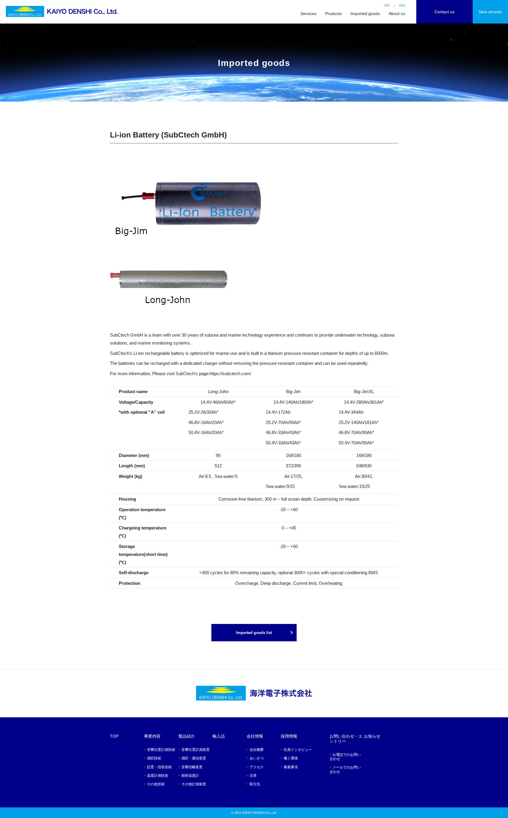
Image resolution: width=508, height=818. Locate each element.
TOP (114, 736)
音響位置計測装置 (195, 750)
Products (333, 13)
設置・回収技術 (159, 767)
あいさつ (257, 758)
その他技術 (156, 784)
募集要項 (291, 767)
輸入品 (219, 736)
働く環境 (291, 758)
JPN (387, 5)
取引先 (255, 784)
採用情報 (289, 736)
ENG (402, 5)
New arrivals (490, 11)
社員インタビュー (298, 750)
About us (397, 13)
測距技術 (154, 758)
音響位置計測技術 (161, 750)
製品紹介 (186, 736)
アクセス (257, 767)
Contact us (444, 11)
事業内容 (152, 736)
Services (308, 13)
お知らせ (372, 736)
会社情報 (255, 736)
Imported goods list (254, 632)
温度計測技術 (157, 776)
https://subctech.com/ (230, 373)
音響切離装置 (192, 767)
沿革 (253, 776)
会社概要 (257, 750)
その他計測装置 (193, 784)
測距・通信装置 (193, 758)
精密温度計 (190, 776)
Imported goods (365, 13)
